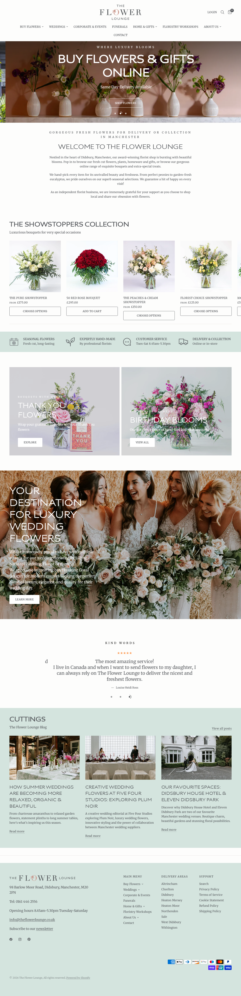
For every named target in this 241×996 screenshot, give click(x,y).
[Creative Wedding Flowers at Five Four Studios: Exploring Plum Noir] (120, 746)
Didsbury (167, 895)
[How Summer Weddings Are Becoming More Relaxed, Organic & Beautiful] (44, 746)
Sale (164, 916)
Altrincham (169, 884)
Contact (120, 35)
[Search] (222, 12)
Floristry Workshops (180, 27)
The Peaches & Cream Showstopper (140, 300)
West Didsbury (171, 922)
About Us (211, 27)
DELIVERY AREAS (174, 876)
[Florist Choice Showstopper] (206, 266)
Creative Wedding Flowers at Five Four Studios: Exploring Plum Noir (118, 785)
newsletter (44, 929)
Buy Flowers (30, 27)
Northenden (169, 911)
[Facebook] (13, 939)
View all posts (222, 716)
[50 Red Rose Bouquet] (92, 266)
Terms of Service (211, 895)
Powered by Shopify (78, 977)
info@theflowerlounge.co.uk (32, 920)
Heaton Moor (170, 905)
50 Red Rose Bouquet (83, 298)
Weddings (57, 27)
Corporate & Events (90, 27)
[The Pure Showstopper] (35, 266)
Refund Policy (208, 905)
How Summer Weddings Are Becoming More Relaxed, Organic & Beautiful (41, 785)
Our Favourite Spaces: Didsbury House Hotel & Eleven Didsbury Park (193, 781)
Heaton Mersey (171, 900)
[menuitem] (31, 27)
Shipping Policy (210, 911)
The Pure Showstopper (28, 298)
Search (204, 884)
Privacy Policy (209, 889)
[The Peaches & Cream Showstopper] (149, 266)
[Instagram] (22, 939)
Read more (17, 819)
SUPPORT (206, 876)
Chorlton (167, 889)
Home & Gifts (143, 27)
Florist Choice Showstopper (203, 298)
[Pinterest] (31, 939)
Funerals (119, 27)
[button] (120, 103)
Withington (169, 927)
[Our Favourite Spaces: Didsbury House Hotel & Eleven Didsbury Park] (196, 746)
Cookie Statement (211, 900)
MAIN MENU (132, 876)
